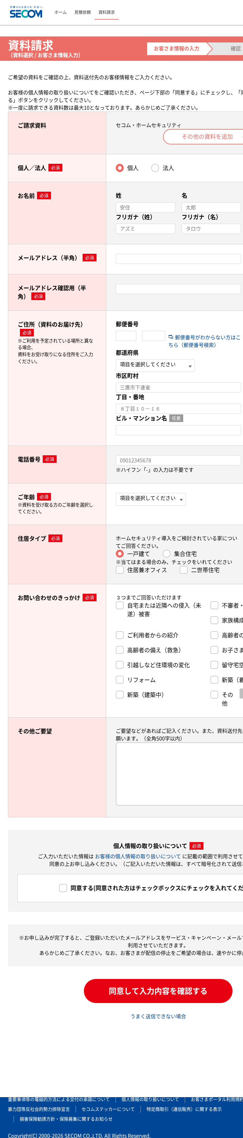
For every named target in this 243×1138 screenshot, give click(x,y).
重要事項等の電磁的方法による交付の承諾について (59, 1099)
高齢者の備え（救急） (155, 650)
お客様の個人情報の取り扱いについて (138, 856)
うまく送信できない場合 (158, 1016)
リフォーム (141, 680)
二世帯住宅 (205, 570)
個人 (133, 168)
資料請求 (106, 12)
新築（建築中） (147, 695)
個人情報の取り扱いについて (150, 1099)
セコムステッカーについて (108, 1109)
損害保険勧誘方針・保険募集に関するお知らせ (66, 1119)
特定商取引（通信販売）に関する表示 (184, 1109)
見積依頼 (82, 12)
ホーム (60, 12)
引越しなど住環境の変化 (158, 665)
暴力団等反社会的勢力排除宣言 (39, 1109)
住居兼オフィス (147, 570)
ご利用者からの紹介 (152, 635)
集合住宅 (185, 554)
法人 (168, 168)
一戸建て (138, 554)
